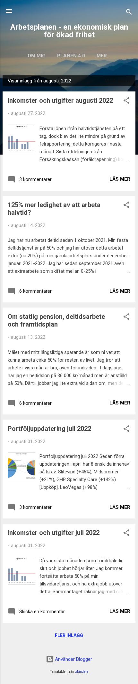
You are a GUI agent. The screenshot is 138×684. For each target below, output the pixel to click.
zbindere (81, 672)
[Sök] (129, 13)
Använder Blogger (73, 659)
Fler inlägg (69, 635)
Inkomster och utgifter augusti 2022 (60, 100)
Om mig (37, 56)
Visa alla (117, 81)
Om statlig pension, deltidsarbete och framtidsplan (56, 320)
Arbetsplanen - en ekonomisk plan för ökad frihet (69, 31)
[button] (126, 102)
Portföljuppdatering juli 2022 (49, 428)
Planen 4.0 (71, 56)
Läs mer (119, 179)
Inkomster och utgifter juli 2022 (53, 533)
